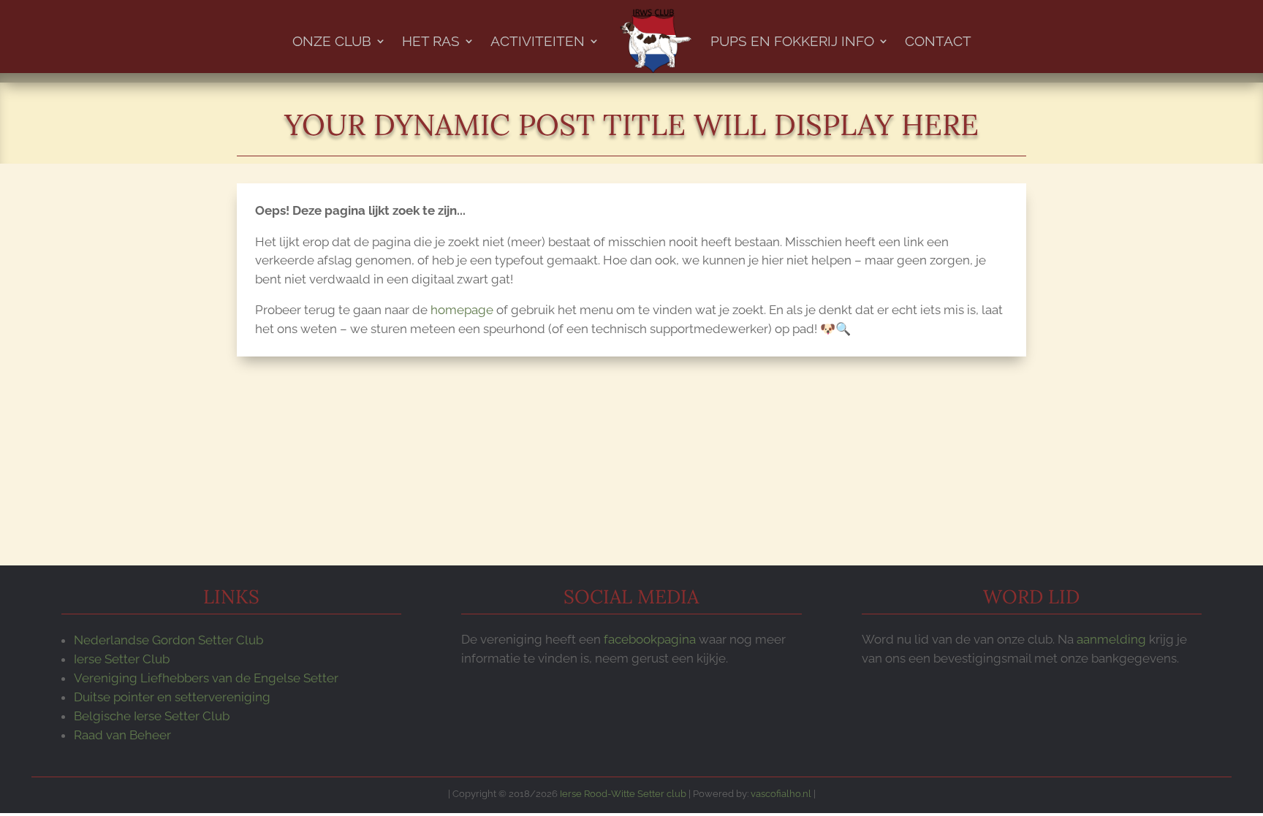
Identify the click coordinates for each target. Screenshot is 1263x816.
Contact (938, 41)
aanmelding (1111, 639)
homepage (462, 309)
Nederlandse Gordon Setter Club (168, 640)
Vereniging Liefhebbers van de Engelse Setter (206, 678)
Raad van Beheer (122, 735)
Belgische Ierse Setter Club (152, 716)
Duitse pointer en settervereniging (172, 697)
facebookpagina (650, 639)
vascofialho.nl (781, 793)
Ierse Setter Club (122, 659)
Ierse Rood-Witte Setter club (623, 793)
